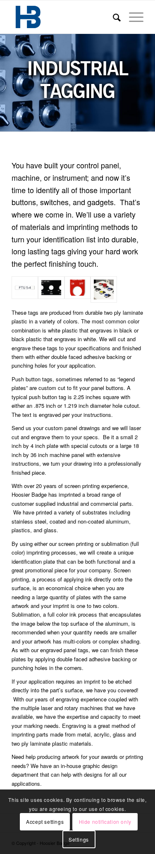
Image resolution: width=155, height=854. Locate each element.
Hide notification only (105, 821)
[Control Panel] (51, 289)
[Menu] (132, 16)
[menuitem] (113, 16)
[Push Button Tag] (77, 289)
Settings (79, 839)
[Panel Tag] (25, 289)
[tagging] (104, 289)
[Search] (113, 16)
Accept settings (45, 821)
